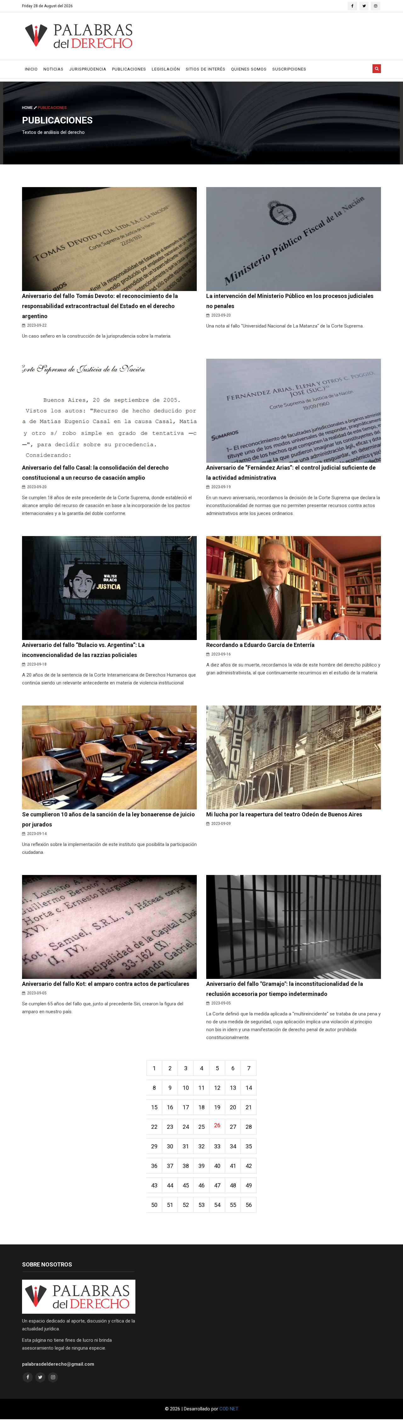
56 (249, 1205)
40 (217, 1166)
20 (233, 1107)
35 (249, 1146)
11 (201, 1087)
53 (201, 1205)
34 (233, 1146)
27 (233, 1126)
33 (217, 1146)
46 (201, 1185)
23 (170, 1126)
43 (154, 1185)
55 (233, 1205)
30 (170, 1146)
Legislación (166, 69)
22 (154, 1126)
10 (186, 1087)
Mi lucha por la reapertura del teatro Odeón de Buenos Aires (284, 814)
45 (186, 1185)
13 (233, 1087)
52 (186, 1205)
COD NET (228, 1409)
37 (170, 1166)
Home (28, 108)
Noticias (53, 69)
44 (170, 1185)
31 (186, 1146)
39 (201, 1166)
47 (217, 1185)
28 (249, 1126)
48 (233, 1185)
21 (249, 1107)
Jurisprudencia (87, 69)
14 (249, 1087)
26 (217, 1125)
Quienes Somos (249, 69)
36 (154, 1166)
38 (186, 1166)
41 (233, 1166)
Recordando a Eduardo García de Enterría (260, 645)
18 (201, 1107)
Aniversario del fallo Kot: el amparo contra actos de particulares (105, 983)
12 (217, 1087)
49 (249, 1185)
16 (170, 1107)
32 (201, 1146)
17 (186, 1107)
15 (154, 1107)
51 (170, 1205)
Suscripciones (289, 69)
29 (154, 1146)
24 (186, 1126)
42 (249, 1166)
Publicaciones (129, 69)
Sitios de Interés (205, 69)
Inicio (31, 69)
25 (201, 1126)
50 (154, 1205)
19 (217, 1107)
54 (217, 1205)
